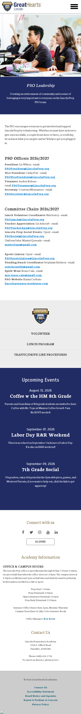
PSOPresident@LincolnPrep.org (27, 168)
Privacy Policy (40, 704)
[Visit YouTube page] (48, 532)
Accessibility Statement (40, 691)
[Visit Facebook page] (23, 532)
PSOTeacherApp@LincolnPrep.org (29, 228)
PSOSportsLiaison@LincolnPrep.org (30, 258)
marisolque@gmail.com (21, 244)
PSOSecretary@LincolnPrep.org (27, 194)
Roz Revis (49, 618)
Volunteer (40, 333)
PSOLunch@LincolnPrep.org (24, 219)
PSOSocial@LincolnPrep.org (24, 236)
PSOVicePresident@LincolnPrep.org (30, 177)
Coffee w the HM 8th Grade (40, 395)
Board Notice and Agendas (40, 695)
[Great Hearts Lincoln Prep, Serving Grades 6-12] (29, 6)
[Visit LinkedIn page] (56, 532)
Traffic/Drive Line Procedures (40, 354)
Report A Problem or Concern (40, 699)
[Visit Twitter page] (31, 532)
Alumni (40, 541)
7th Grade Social (40, 469)
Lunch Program (40, 344)
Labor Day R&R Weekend (40, 434)
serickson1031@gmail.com (23, 266)
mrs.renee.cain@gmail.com (23, 275)
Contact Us (40, 687)
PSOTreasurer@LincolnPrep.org (34, 185)
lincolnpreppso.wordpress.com (26, 283)
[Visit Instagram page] (40, 532)
